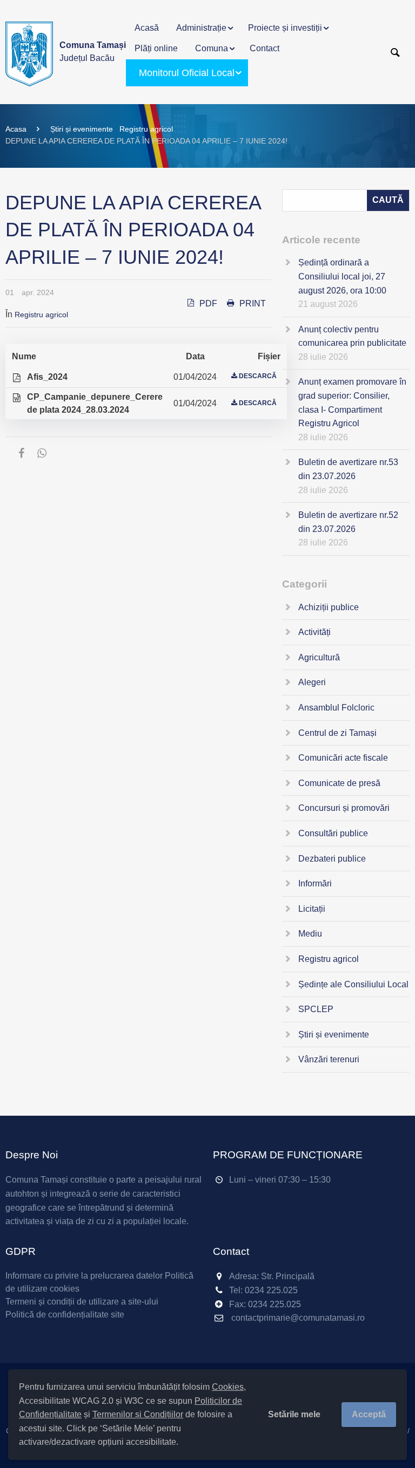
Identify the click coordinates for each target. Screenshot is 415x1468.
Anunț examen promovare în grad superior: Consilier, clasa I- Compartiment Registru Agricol (352, 402)
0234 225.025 (271, 1290)
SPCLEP (315, 1009)
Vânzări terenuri (328, 1059)
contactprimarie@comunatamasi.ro (298, 1317)
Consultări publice (333, 833)
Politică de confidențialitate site (64, 1314)
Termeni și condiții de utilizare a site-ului (81, 1301)
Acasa (15, 129)
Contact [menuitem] (264, 48)
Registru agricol (146, 129)
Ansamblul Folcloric (336, 707)
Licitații (311, 908)
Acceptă (369, 1414)
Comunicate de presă (339, 783)
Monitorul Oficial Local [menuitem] (187, 72)
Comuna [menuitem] (211, 48)
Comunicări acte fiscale (343, 757)
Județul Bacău (92, 51)
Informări (315, 883)
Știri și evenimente (81, 129)
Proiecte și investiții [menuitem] (285, 27)
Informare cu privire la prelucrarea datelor (84, 1275)
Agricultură (319, 657)
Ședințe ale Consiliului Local (353, 984)
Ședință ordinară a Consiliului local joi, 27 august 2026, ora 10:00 (342, 276)
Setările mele (294, 1414)
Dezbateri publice (332, 858)
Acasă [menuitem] (147, 27)
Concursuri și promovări (344, 807)
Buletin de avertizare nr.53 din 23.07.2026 (348, 469)
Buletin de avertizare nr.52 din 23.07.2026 (348, 522)
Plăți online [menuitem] (156, 48)
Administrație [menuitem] (201, 27)
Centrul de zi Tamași (337, 733)
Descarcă (258, 376)
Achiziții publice (328, 607)
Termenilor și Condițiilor (137, 1414)
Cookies (228, 1386)
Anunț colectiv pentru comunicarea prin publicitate (352, 336)
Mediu (310, 933)
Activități (314, 632)
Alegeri (312, 682)
